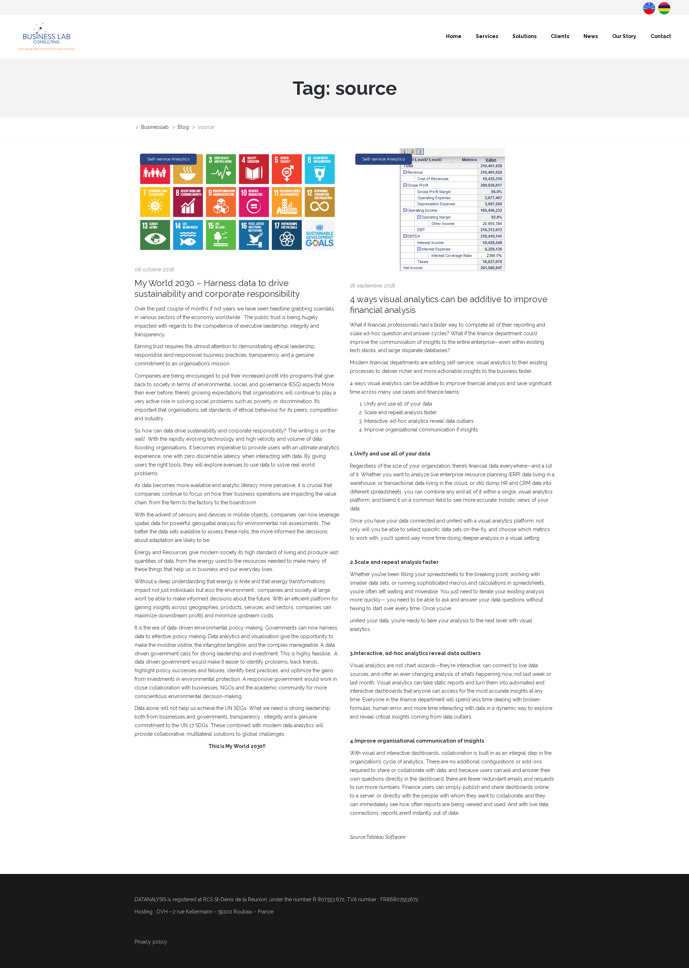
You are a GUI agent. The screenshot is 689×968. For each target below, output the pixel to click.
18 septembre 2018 (372, 286)
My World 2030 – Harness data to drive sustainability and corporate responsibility (217, 288)
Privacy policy (151, 942)
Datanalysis (648, 7)
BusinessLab (663, 7)
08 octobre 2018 (154, 269)
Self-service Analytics (168, 159)
